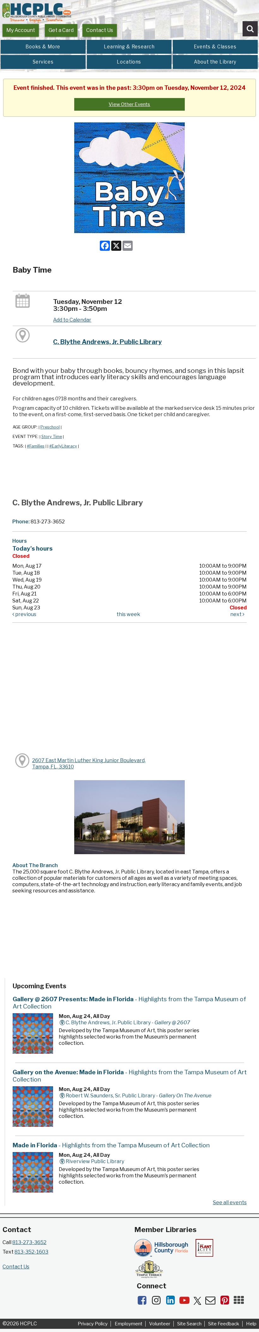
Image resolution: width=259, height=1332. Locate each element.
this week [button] (128, 614)
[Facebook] (144, 1302)
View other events (129, 104)
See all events (230, 1202)
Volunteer (159, 1324)
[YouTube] (186, 1302)
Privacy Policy (93, 1324)
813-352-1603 (31, 1252)
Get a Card (61, 30)
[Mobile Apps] (240, 1302)
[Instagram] (158, 1302)
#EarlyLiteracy (63, 446)
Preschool (50, 427)
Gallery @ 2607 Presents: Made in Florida (129, 1002)
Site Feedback (223, 1324)
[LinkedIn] (172, 1302)
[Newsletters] (212, 1302)
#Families (36, 446)
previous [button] (25, 614)
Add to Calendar (72, 320)
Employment (128, 1324)
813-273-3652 (29, 1242)
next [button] (236, 614)
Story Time (51, 436)
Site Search (189, 1324)
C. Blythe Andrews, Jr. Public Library (107, 342)
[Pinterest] (227, 1302)
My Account (20, 30)
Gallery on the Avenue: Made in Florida (130, 1075)
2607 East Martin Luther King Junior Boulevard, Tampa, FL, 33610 (89, 763)
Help (251, 1324)
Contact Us (99, 30)
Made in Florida (111, 1145)
